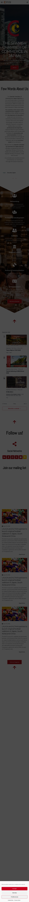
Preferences (14, 897)
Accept (14, 888)
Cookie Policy (11, 900)
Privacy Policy (17, 900)
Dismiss (14, 892)
